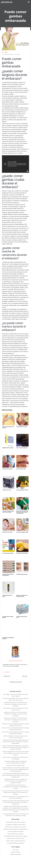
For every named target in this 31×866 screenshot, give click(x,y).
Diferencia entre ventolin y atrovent (15, 838)
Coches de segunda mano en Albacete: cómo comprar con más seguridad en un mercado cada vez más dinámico (15, 753)
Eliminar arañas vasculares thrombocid (15, 841)
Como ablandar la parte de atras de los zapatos (15, 836)
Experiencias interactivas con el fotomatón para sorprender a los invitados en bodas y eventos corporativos (15, 704)
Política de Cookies (15, 852)
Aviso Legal (15, 849)
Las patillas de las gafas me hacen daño (15, 824)
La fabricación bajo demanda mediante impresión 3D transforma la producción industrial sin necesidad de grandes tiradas (16, 741)
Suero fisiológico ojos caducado (15, 834)
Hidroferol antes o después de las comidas (15, 827)
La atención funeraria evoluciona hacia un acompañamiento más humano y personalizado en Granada (15, 786)
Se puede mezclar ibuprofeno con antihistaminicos (15, 829)
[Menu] (28, 2)
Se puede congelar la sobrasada (15, 831)
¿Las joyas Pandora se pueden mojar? (15, 765)
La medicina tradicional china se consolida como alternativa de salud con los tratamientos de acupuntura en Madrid (15, 780)
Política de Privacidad (15, 854)
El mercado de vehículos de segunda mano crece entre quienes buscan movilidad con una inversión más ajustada (15, 792)
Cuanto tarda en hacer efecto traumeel (15, 822)
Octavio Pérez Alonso (8, 54)
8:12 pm (18, 54)
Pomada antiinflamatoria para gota (15, 843)
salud (5, 52)
